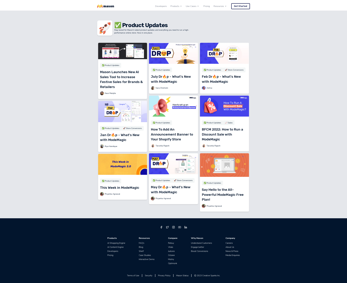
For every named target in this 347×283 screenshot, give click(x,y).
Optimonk (172, 263)
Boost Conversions (199, 251)
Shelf (141, 251)
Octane (171, 255)
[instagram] (173, 227)
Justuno (171, 251)
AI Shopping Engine (116, 243)
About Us (230, 247)
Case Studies (145, 255)
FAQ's (141, 243)
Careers (229, 243)
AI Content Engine (115, 247)
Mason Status (182, 275)
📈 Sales (229, 122)
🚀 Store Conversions (132, 128)
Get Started (240, 6)
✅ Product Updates (110, 65)
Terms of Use (133, 275)
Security (148, 275)
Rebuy (171, 243)
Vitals (170, 247)
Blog (141, 247)
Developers (161, 6)
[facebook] (161, 227)
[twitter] (167, 227)
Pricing (206, 6)
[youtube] (179, 227)
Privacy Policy (164, 275)
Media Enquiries (233, 255)
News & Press (232, 251)
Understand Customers (201, 243)
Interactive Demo (147, 259)
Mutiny (171, 259)
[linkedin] (185, 227)
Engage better (197, 247)
